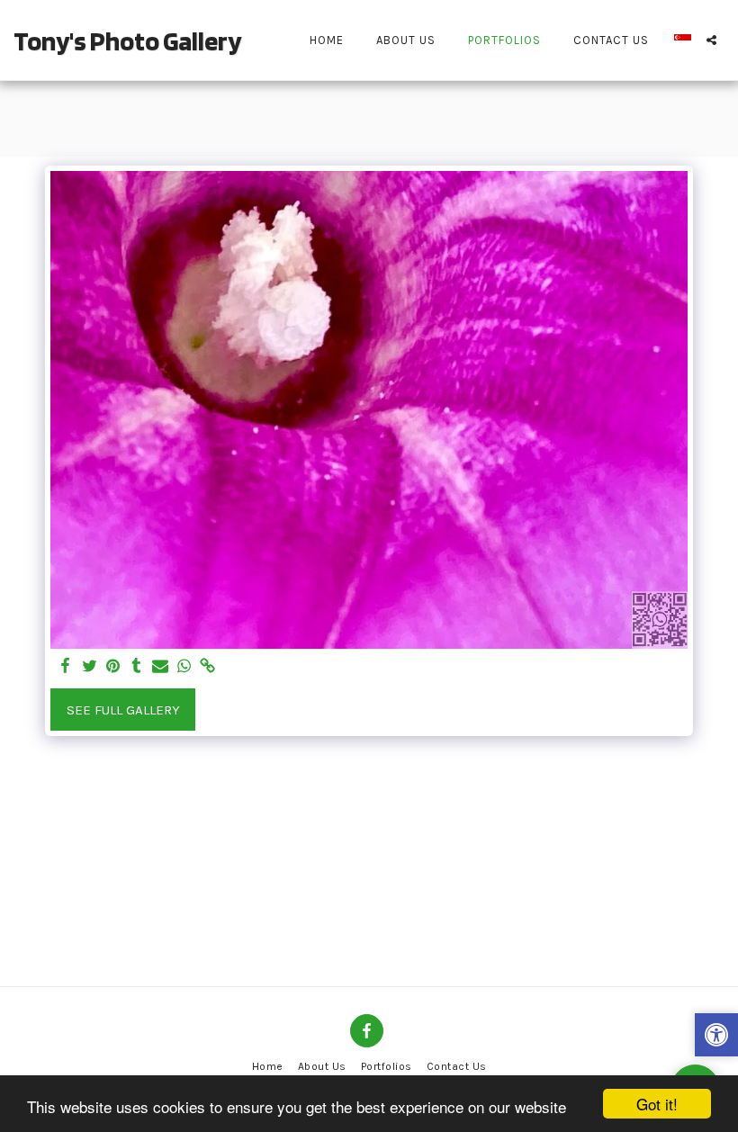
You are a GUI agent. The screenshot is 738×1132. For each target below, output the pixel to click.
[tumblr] (136, 667)
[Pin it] (113, 667)
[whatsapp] (184, 667)
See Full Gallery (123, 710)
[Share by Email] (160, 667)
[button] (711, 40)
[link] (207, 667)
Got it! (657, 1103)
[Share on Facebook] (66, 667)
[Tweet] (89, 667)
